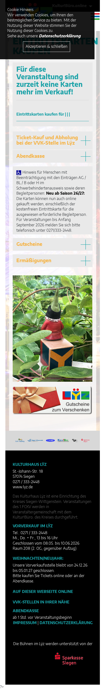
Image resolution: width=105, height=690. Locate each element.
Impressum (25, 623)
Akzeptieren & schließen (46, 47)
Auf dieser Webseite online (43, 592)
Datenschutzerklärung (66, 623)
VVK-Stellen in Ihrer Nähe (41, 602)
